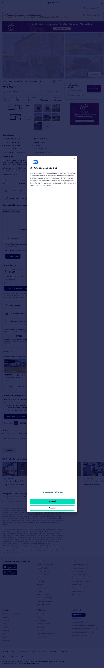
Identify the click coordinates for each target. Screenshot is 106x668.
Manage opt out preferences (52, 492)
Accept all (52, 501)
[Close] (74, 158)
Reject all (52, 508)
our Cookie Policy (45, 186)
